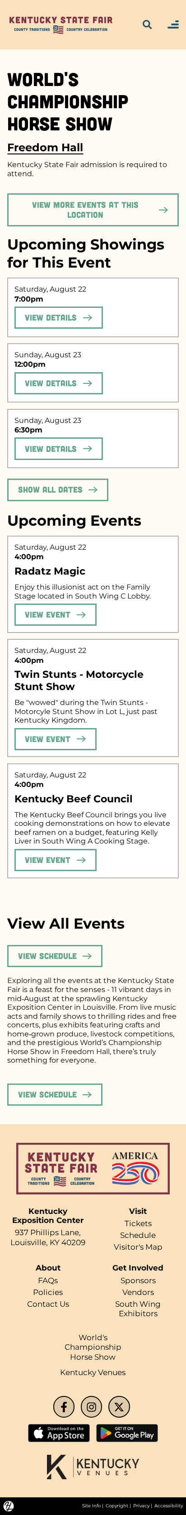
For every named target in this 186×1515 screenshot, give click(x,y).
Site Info (91, 1506)
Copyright (117, 1506)
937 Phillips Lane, (48, 1232)
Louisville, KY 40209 (47, 1242)
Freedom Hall (45, 147)
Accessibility (168, 1506)
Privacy (141, 1506)
